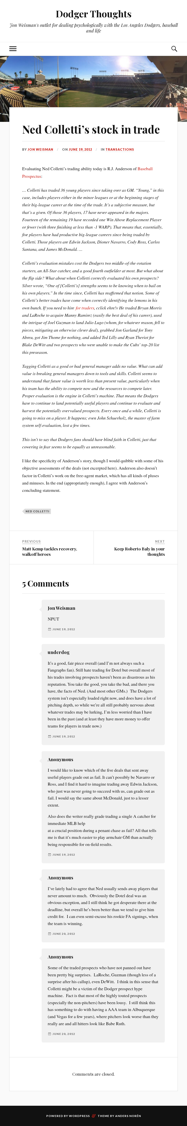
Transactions (119, 149)
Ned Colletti (37, 511)
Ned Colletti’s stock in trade (91, 129)
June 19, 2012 (80, 149)
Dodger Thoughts (93, 13)
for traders (85, 308)
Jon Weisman (40, 149)
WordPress (79, 1116)
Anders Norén (128, 1116)
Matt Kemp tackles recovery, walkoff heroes (49, 551)
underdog (59, 652)
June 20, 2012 (64, 934)
